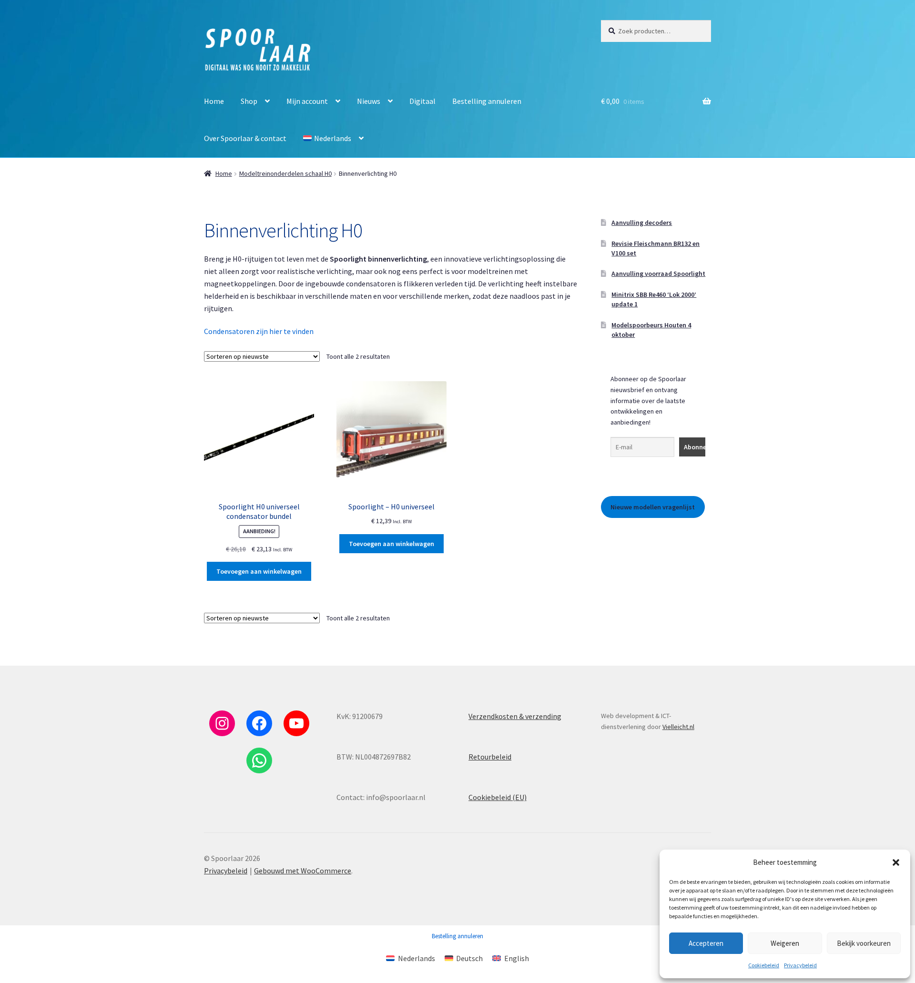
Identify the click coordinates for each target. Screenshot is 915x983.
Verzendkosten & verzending (514, 716)
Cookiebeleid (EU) (497, 797)
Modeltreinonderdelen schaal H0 (285, 173)
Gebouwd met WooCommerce (302, 870)
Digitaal (422, 101)
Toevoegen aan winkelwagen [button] (259, 571)
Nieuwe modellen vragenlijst (652, 507)
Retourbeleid (489, 756)
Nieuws (368, 101)
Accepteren (706, 943)
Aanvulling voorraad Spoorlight (658, 273)
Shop (249, 101)
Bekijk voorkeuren (864, 943)
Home (214, 101)
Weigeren (785, 943)
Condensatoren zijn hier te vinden (259, 331)
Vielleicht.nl (678, 726)
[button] (896, 862)
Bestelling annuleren (486, 101)
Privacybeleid (800, 965)
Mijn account (307, 101)
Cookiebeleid (763, 965)
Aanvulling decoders (641, 222)
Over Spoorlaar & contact (245, 138)
